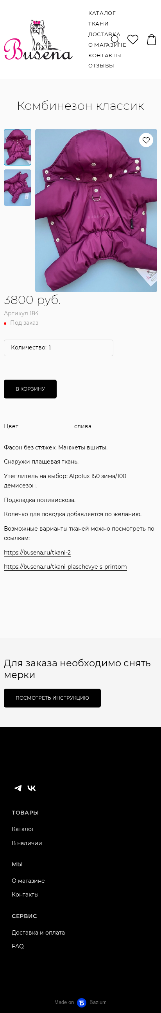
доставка (104, 34)
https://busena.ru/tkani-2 (37, 552)
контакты (104, 55)
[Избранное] (132, 39)
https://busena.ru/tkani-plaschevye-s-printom (65, 566)
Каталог (23, 829)
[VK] (31, 788)
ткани (98, 23)
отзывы (101, 65)
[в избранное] (146, 140)
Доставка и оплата (38, 932)
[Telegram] (18, 788)
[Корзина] (151, 39)
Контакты (25, 894)
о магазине (107, 45)
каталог (102, 13)
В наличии (27, 843)
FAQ (18, 946)
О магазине (28, 880)
